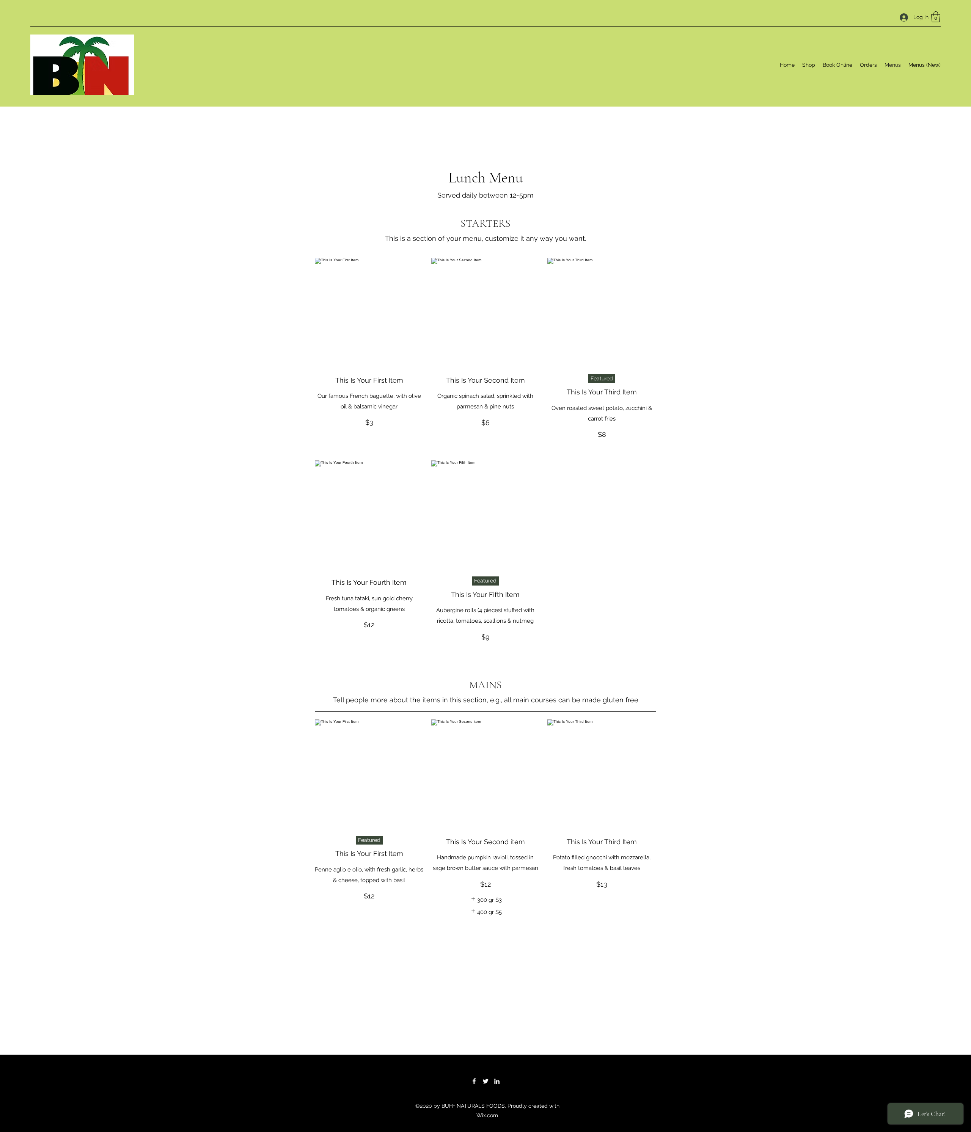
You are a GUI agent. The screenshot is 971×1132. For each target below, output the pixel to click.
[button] (935, 16)
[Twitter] (485, 1081)
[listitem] (485, 900)
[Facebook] (474, 1081)
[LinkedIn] (497, 1081)
